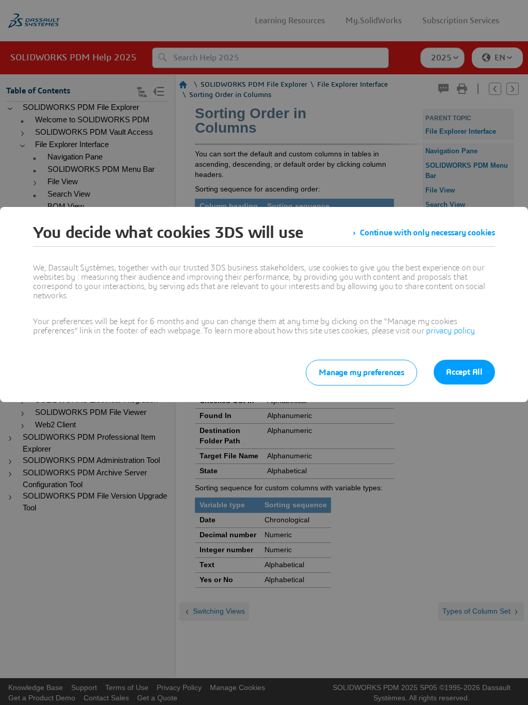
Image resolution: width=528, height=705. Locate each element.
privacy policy (450, 331)
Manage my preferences (361, 372)
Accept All (464, 372)
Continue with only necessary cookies (427, 233)
